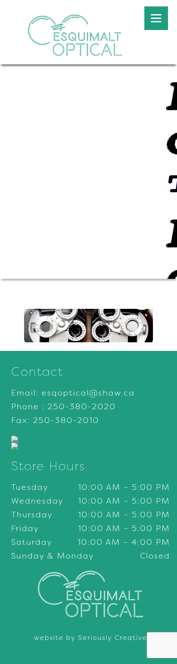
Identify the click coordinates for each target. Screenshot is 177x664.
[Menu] (156, 18)
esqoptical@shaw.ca (88, 393)
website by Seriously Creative (90, 638)
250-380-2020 (82, 406)
